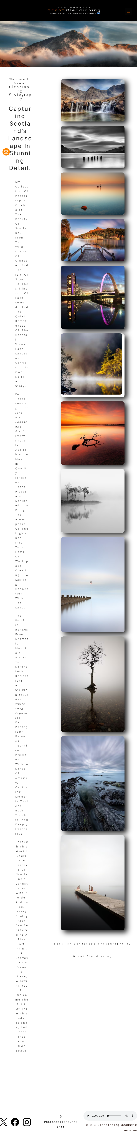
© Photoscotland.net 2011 (60, 1122)
